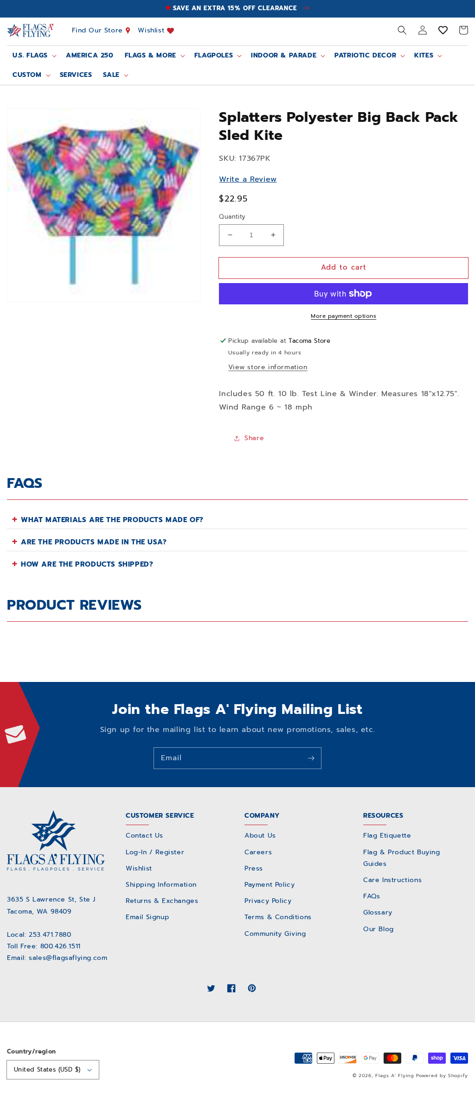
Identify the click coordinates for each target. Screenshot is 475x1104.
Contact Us (144, 835)
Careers (258, 852)
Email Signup (147, 917)
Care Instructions (392, 880)
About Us (260, 835)
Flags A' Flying (394, 1075)
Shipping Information (161, 885)
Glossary (377, 912)
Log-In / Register (155, 852)
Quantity (232, 216)
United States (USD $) (47, 1069)
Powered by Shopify (442, 1075)
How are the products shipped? (87, 564)
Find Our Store (99, 30)
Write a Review (247, 179)
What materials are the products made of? (112, 520)
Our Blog (378, 929)
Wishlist (152, 30)
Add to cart (343, 267)
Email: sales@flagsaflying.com (57, 958)
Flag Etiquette (387, 835)
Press (253, 868)
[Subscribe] (311, 758)
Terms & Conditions (278, 917)
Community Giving (275, 934)
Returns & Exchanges (162, 901)
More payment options (343, 316)
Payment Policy (269, 885)
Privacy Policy (267, 901)
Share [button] (254, 438)
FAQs (371, 896)
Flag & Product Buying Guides (401, 858)
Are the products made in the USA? (94, 542)
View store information (267, 367)
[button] (402, 30)
